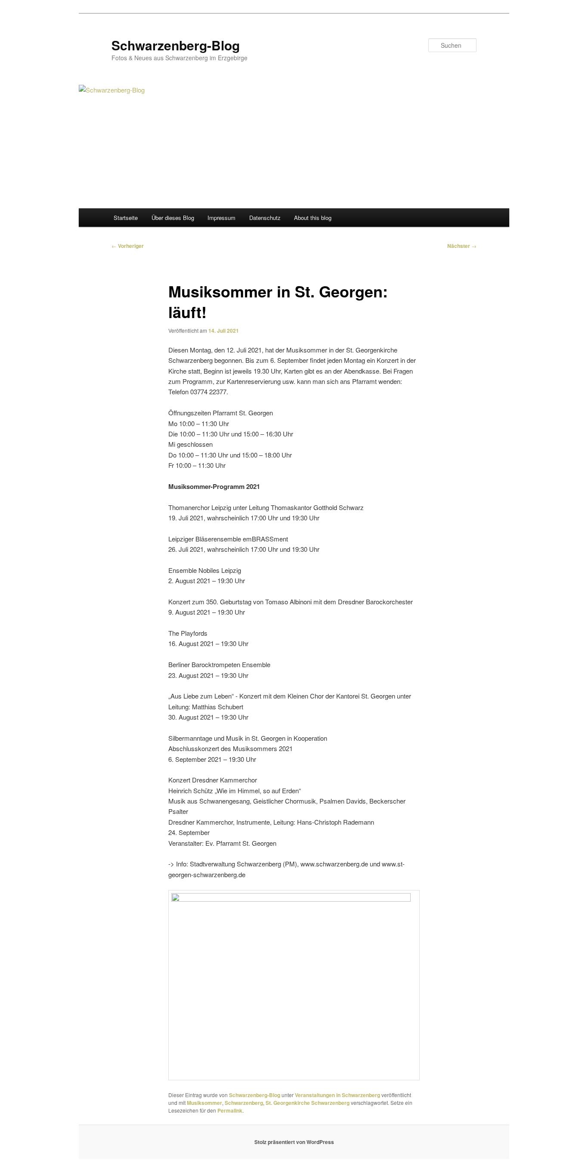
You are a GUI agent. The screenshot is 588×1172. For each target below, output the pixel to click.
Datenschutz (265, 217)
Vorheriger (127, 246)
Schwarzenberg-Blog (175, 45)
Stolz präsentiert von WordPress (294, 1142)
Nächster (462, 246)
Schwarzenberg (244, 1103)
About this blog (312, 217)
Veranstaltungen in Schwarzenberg (337, 1095)
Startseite (126, 217)
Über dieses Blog (173, 217)
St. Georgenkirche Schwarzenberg (308, 1103)
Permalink (229, 1110)
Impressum (221, 217)
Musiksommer (204, 1103)
